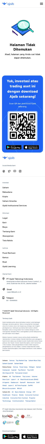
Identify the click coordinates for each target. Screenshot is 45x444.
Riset (4, 262)
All (10, 376)
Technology (6, 401)
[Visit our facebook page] (3, 171)
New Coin (6, 379)
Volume (34, 376)
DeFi (38, 382)
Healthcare (6, 395)
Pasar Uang (23, 367)
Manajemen (8, 236)
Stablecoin (14, 382)
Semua (11, 360)
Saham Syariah (7, 363)
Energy (28, 392)
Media (21, 395)
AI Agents (5, 382)
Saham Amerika (9, 201)
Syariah (13, 370)
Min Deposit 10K (8, 373)
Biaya (4, 227)
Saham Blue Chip (35, 360)
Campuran (6, 370)
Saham (5, 187)
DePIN (30, 385)
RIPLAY (19, 388)
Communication (18, 401)
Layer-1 (13, 379)
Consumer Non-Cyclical (19, 398)
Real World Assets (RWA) (29, 379)
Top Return (22, 370)
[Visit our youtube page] (15, 171)
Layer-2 (11, 385)
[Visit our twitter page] (9, 171)
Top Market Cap (21, 360)
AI (18, 379)
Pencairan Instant (21, 373)
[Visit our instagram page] (20, 171)
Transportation (30, 401)
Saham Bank (18, 363)
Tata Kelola (7, 240)
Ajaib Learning (9, 266)
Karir (4, 222)
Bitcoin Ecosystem (9, 388)
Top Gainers (16, 376)
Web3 (4, 385)
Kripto (5, 196)
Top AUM (30, 370)
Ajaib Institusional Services (14, 205)
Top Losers (26, 376)
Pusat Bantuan (9, 253)
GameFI (23, 382)
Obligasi (32, 367)
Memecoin (31, 382)
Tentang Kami (8, 231)
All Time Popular (20, 385)
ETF (34, 392)
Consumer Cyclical (31, 395)
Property (32, 398)
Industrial (5, 398)
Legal (5, 218)
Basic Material (20, 392)
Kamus (5, 257)
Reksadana (7, 192)
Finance (15, 395)
